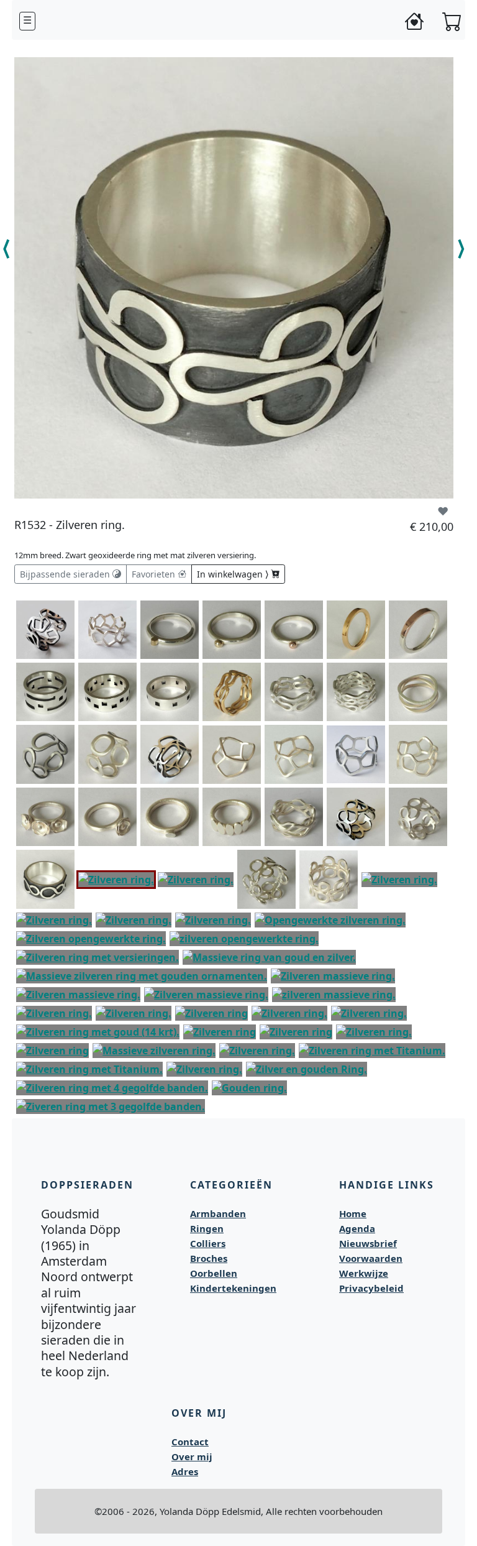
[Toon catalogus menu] (27, 21)
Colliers (207, 1243)
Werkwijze (363, 1273)
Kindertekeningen (233, 1288)
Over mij (191, 1456)
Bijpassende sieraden (66, 574)
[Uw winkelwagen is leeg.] (452, 21)
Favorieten (155, 574)
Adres (184, 1471)
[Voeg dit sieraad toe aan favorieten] (443, 511)
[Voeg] (65, 608)
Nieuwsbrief (368, 1243)
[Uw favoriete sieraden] (414, 21)
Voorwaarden (370, 1258)
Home (352, 1213)
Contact (190, 1441)
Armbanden (218, 1213)
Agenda (357, 1228)
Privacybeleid (371, 1288)
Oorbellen (213, 1273)
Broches (208, 1258)
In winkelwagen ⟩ (234, 574)
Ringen (207, 1228)
